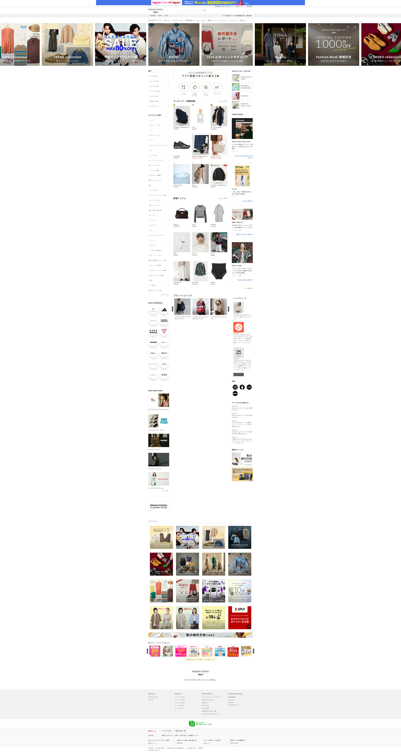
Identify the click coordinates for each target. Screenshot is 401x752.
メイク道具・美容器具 (155, 250)
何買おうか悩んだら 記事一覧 (244, 234)
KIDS (166, 15)
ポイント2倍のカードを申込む (212, 740)
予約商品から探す (154, 101)
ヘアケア (151, 240)
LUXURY (150, 699)
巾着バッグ (243, 20)
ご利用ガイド (205, 702)
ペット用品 (152, 285)
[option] (67, 44)
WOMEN (153, 15)
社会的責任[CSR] (191, 748)
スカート (151, 140)
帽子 (150, 185)
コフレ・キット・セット (156, 255)
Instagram (231, 702)
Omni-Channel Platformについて (211, 714)
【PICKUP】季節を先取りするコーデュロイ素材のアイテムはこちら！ (242, 317)
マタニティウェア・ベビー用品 (157, 195)
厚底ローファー (212, 20)
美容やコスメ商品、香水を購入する (187, 740)
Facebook (231, 700)
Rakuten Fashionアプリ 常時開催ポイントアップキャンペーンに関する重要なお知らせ (242, 424)
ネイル (151, 230)
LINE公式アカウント (234, 705)
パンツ (151, 130)
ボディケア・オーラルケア (156, 235)
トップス (151, 120)
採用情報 (200, 748)
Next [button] (253, 44)
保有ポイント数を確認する (237, 740)
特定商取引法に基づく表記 (209, 711)
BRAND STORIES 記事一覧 (245, 280)
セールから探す (153, 76)
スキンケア (152, 215)
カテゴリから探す (154, 96)
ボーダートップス (178, 20)
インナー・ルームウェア (156, 160)
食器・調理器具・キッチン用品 (157, 260)
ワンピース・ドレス (154, 135)
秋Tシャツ (167, 20)
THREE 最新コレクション (192, 20)
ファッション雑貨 (154, 170)
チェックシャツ (233, 20)
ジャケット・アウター (155, 125)
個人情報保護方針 (160, 748)
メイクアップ (152, 225)
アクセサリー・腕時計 (155, 175)
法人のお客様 (205, 708)
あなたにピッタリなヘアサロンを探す (159, 740)
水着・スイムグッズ (154, 205)
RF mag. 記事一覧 (248, 201)
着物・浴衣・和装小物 (155, 210)
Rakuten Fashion (164, 10)
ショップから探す (154, 86)
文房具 (151, 280)
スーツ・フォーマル (154, 200)
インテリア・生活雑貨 (155, 265)
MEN (160, 15)
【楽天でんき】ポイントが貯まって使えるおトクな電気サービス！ (180, 735)
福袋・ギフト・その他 (155, 290)
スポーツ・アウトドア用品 (156, 275)
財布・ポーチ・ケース (155, 180)
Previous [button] (148, 44)
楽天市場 (249, 6)
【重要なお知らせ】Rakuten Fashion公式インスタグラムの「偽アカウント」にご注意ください (242, 441)
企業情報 (150, 748)
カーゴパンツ (222, 20)
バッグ (151, 150)
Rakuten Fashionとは (208, 700)
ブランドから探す (154, 81)
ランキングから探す (154, 91)
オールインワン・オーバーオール (158, 145)
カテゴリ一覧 (165, 295)
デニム (203, 20)
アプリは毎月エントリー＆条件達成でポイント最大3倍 (237, 15)
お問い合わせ (205, 705)
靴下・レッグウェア (154, 165)
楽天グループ (239, 6)
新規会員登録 (232, 697)
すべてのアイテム (154, 106)
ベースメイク (152, 220)
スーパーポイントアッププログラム (212, 697)
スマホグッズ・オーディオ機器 (157, 270)
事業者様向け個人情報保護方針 (176, 748)
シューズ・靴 (152, 155)
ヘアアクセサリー (154, 190)
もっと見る (165, 490)
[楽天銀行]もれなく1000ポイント (224, 6)
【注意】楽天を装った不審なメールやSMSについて (200, 659)
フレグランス (152, 245)
